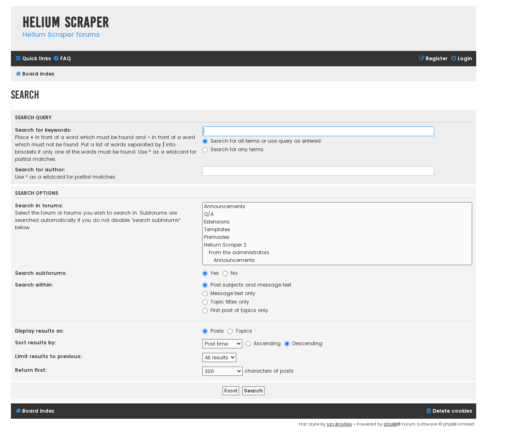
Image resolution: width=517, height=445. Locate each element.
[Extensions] (337, 222)
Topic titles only (229, 301)
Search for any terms (236, 149)
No (233, 273)
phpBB (390, 424)
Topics (243, 330)
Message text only (232, 293)
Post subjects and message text (250, 284)
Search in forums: (39, 205)
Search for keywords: (43, 130)
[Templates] (337, 230)
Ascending (266, 343)
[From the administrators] (337, 253)
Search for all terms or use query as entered (265, 140)
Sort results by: (35, 342)
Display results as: (39, 330)
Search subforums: (41, 273)
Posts (216, 330)
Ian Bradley (339, 424)
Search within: (34, 284)
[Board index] (15, 14)
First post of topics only (238, 310)
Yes (214, 273)
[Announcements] (337, 207)
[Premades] (337, 237)
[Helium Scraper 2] (337, 245)
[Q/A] (337, 214)
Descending (306, 343)
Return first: (31, 370)
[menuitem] (62, 58)
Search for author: (40, 169)
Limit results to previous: (48, 356)
